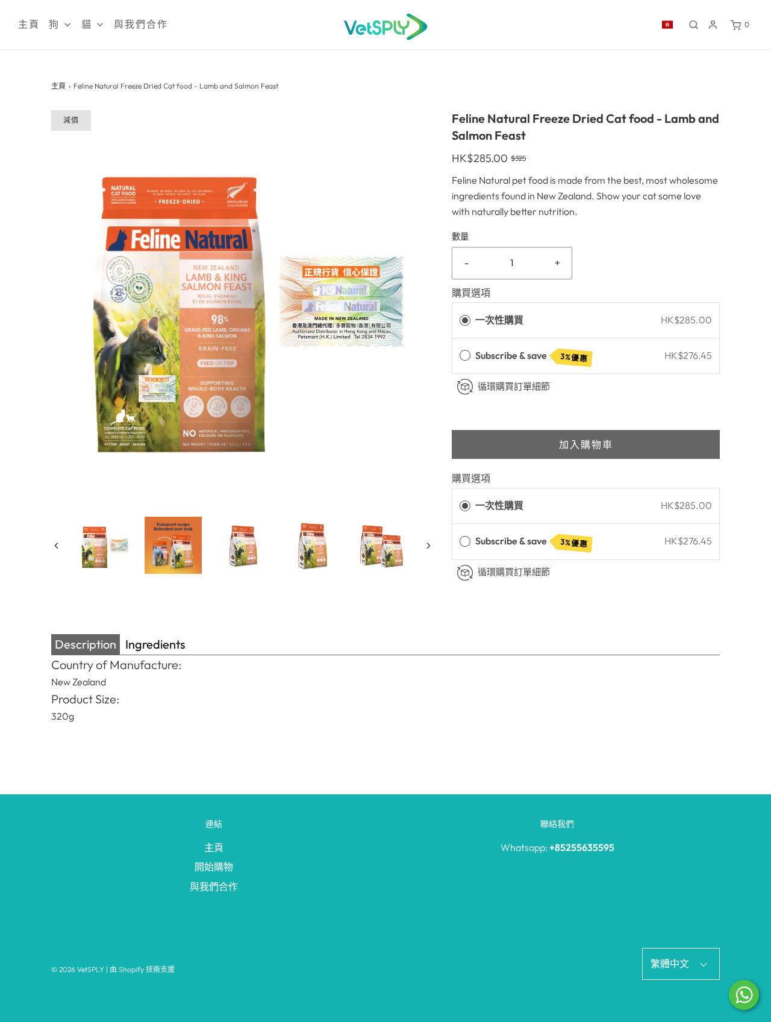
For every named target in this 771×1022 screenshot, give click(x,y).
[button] (56, 545)
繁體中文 (671, 964)
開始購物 (214, 867)
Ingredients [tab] (155, 644)
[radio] (465, 320)
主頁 (29, 24)
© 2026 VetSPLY (77, 969)
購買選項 (471, 293)
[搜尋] (693, 24)
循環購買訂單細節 (514, 386)
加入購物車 (586, 444)
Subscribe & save (531, 356)
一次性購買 (499, 320)
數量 (460, 236)
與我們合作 (141, 24)
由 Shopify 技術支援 (142, 969)
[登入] (713, 24)
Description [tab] (85, 644)
